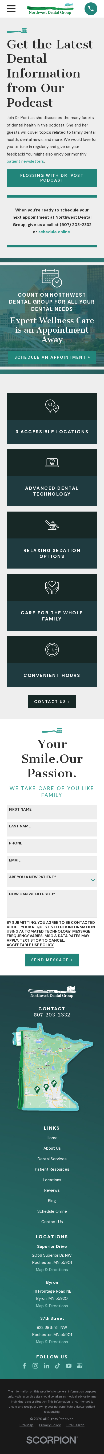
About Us (52, 1148)
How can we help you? (32, 894)
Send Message (50, 960)
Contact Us (50, 701)
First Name (20, 809)
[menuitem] (26, 1425)
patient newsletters (25, 161)
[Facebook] (24, 1366)
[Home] (50, 8)
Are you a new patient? (32, 877)
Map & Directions (52, 1269)
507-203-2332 (52, 1015)
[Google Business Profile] (79, 1366)
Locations (52, 1180)
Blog (52, 1200)
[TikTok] (57, 1366)
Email (15, 860)
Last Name (20, 826)
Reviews (52, 1190)
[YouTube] (68, 1366)
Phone (15, 843)
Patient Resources (52, 1169)
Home (52, 1138)
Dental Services (52, 1159)
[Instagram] (35, 1366)
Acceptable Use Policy (30, 945)
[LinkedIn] (46, 1366)
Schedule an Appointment (50, 357)
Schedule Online (52, 1211)
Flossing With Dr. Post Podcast (52, 178)
